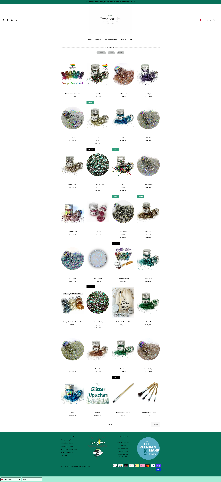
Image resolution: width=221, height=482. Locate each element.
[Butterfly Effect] (72, 165)
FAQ (123, 440)
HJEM (90, 39)
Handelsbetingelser (123, 448)
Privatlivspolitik (123, 457)
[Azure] (123, 118)
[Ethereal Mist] (72, 349)
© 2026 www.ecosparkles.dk (67, 466)
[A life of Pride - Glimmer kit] (72, 74)
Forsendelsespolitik (123, 451)
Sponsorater (123, 445)
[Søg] (209, 20)
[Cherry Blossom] (72, 211)
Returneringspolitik (123, 454)
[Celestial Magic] (148, 165)
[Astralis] (72, 118)
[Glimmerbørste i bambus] (123, 393)
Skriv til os (64, 455)
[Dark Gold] (148, 211)
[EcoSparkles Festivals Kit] (123, 302)
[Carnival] (123, 165)
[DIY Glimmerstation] (123, 258)
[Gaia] (72, 393)
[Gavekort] (98, 393)
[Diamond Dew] (98, 258)
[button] (101, 53)
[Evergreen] (123, 349)
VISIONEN (123, 39)
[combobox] (10, 479)
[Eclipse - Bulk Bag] (98, 302)
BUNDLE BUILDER (111, 39)
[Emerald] (148, 302)
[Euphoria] (98, 349)
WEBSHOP (98, 39)
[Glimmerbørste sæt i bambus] (148, 393)
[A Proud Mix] (98, 74)
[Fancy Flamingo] (148, 349)
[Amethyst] (148, 74)
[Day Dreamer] (72, 258)
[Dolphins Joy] (148, 258)
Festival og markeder (123, 442)
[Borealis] (148, 118)
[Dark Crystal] (123, 211)
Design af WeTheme (86, 466)
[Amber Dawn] (123, 74)
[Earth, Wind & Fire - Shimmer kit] (72, 302)
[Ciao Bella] (98, 211)
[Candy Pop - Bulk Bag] (98, 165)
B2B (131, 39)
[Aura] (98, 118)
